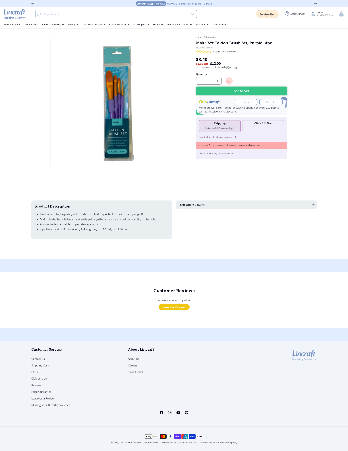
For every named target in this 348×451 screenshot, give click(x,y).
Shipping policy (207, 442)
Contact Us (38, 358)
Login (246, 102)
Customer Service (46, 350)
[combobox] (116, 14)
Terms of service (187, 442)
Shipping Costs (40, 365)
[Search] (192, 14)
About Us (133, 358)
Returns (36, 385)
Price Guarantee (41, 391)
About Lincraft (141, 350)
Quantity (201, 74)
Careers (132, 365)
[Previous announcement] (32, 3)
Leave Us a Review (42, 398)
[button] (341, 14)
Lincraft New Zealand (130, 442)
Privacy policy (169, 442)
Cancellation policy (227, 442)
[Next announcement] (315, 3)
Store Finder (135, 372)
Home (199, 37)
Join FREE (271, 102)
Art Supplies (210, 37)
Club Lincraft (39, 378)
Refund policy (151, 442)
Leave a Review (174, 307)
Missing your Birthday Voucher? (51, 405)
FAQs (34, 372)
